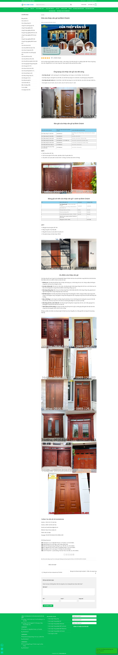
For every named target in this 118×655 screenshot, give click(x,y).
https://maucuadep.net (50, 530)
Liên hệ (70, 8)
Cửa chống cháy (25, 23)
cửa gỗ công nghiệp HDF (27, 30)
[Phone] (2, 645)
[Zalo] (2, 649)
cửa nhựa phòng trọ (26, 73)
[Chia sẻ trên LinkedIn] (73, 555)
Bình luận (45, 587)
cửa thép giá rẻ (25, 78)
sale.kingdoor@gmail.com (91, 0)
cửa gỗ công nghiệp (26, 28)
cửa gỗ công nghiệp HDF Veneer (29, 35)
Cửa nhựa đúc (52, 10)
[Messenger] (2, 652)
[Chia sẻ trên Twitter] (67, 555)
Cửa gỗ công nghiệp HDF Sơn (28, 32)
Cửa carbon (24, 20)
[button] (83, 5)
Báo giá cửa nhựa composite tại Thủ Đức (52, 572)
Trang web (81, 598)
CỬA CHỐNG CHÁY (40, 8)
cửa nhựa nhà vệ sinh (26, 68)
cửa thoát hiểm (25, 82)
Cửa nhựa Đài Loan (89, 8)
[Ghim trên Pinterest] (71, 555)
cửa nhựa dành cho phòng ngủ (29, 52)
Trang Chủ (25, 8)
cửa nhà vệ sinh (25, 45)
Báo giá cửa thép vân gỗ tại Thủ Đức (67, 559)
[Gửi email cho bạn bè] (69, 555)
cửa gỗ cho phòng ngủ (27, 25)
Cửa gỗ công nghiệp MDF (27, 39)
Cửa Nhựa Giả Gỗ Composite (63, 10)
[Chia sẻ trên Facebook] (64, 555)
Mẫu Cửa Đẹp (25, 85)
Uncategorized (25, 89)
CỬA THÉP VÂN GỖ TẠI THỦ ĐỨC (80, 559)
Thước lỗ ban (64, 8)
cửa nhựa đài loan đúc (27, 58)
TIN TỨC (57, 8)
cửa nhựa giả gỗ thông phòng (28, 63)
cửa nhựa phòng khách (27, 70)
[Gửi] (71, 5)
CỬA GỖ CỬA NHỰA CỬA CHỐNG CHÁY (54, 535)
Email (62, 598)
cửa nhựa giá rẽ (25, 66)
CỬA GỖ (32, 8)
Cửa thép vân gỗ (50, 8)
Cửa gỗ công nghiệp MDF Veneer (29, 41)
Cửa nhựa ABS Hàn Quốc (78, 8)
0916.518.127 (83, 0)
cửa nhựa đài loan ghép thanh (28, 61)
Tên (44, 598)
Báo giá (23, 18)
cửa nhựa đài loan (26, 56)
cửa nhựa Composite (26, 50)
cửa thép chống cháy (26, 75)
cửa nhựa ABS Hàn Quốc (27, 47)
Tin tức (23, 87)
